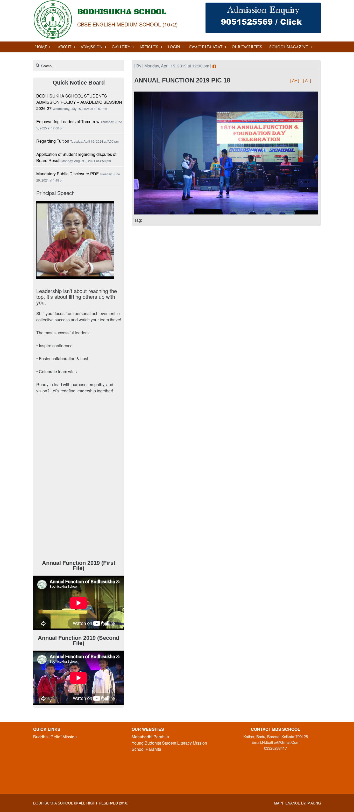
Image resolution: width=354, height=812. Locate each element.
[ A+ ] (295, 80)
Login (174, 47)
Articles (148, 47)
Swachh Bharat (205, 47)
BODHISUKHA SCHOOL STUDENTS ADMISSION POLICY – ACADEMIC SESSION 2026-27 (79, 102)
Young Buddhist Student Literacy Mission (169, 743)
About (64, 47)
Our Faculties (247, 47)
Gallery (121, 47)
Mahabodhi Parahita (150, 737)
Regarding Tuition (52, 141)
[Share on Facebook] (214, 66)
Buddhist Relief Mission (55, 737)
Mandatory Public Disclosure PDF (67, 174)
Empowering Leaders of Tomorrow (68, 121)
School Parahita (146, 749)
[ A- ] (307, 80)
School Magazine (288, 47)
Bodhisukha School (53, 803)
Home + (43, 47)
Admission (91, 47)
